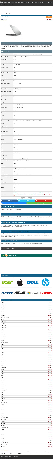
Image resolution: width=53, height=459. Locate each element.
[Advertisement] (26, 9)
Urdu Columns (24, 2)
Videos (1, 4)
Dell (6, 13)
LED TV (43, 2)
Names (19, 2)
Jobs (16, 2)
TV (46, 2)
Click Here (15, 179)
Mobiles (29, 2)
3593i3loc (10, 13)
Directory (50, 2)
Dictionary (34, 2)
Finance (5, 2)
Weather (6, 4)
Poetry (12, 2)
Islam (9, 2)
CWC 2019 (11, 4)
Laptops (39, 2)
